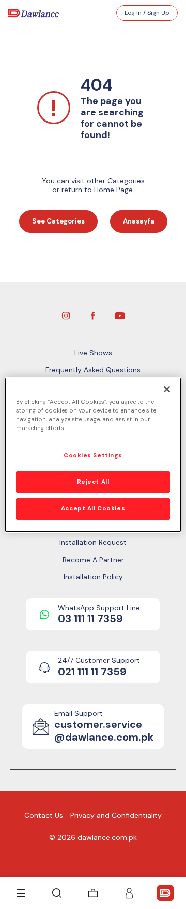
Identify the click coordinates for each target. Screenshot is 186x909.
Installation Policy (93, 576)
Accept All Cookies (93, 508)
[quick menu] (165, 893)
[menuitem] (93, 893)
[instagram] (66, 314)
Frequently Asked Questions (93, 369)
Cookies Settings (93, 455)
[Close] (167, 389)
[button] (129, 893)
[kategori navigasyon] (20, 893)
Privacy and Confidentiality (116, 815)
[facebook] (93, 314)
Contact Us (43, 815)
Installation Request (93, 542)
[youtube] (120, 314)
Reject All (93, 482)
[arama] (57, 893)
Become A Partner (93, 559)
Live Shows (93, 352)
